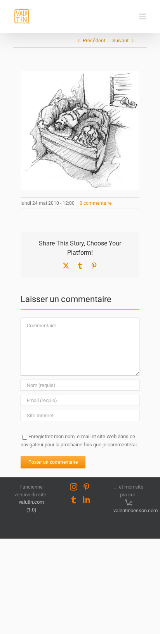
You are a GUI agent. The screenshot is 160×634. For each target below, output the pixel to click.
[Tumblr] (73, 499)
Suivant (120, 40)
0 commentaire (95, 203)
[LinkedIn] (86, 499)
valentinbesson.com (134, 510)
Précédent (94, 40)
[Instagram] (73, 487)
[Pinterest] (86, 487)
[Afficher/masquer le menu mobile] (143, 16)
